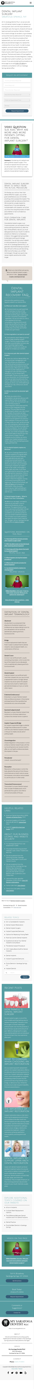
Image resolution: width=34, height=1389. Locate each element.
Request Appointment (17, 1296)
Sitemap (20, 1368)
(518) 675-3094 (20, 63)
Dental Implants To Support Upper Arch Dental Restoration (16, 1160)
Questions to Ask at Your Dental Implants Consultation (16, 942)
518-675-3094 (9, 484)
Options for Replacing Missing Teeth (17, 934)
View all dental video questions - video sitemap (17, 601)
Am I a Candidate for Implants (15, 922)
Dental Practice (11, 1222)
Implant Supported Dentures (15, 931)
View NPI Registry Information (17, 881)
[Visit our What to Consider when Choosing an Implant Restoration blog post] (17, 1057)
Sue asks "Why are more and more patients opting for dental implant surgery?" (17, 1261)
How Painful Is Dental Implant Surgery (13, 1012)
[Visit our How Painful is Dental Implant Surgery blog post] (17, 1007)
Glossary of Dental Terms (14, 817)
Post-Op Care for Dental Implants (16, 938)
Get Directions (17, 1280)
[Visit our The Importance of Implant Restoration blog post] (17, 1107)
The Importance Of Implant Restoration (16, 1110)
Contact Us (17, 1312)
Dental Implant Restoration (14, 925)
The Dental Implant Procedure (15, 946)
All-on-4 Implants (11, 1207)
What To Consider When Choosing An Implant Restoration (16, 1061)
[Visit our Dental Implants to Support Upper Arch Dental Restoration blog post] (17, 1156)
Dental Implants (11, 955)
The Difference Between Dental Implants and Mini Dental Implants (17, 1216)
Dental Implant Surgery (18, 901)
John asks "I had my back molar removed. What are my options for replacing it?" (17, 592)
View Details (21, 885)
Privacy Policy (15, 1368)
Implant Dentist (11, 968)
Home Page (22, 822)
